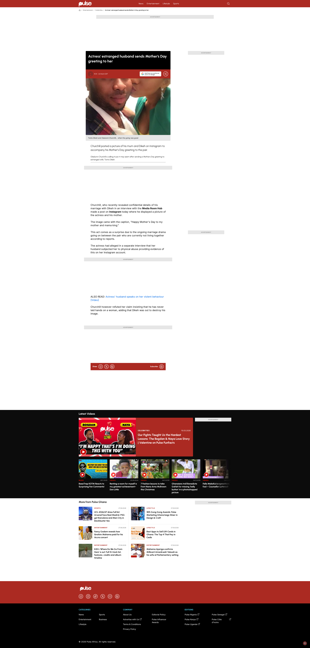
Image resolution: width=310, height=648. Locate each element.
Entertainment (153, 3)
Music (81, 480)
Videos (113, 480)
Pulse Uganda (191, 624)
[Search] (228, 3)
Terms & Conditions (132, 624)
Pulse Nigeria (191, 614)
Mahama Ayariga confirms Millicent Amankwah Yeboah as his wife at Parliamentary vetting (162, 552)
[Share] (165, 73)
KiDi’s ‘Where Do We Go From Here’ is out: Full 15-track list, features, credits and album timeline (108, 553)
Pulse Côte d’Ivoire (217, 621)
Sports (176, 3)
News (141, 3)
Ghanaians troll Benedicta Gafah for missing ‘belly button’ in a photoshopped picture (184, 488)
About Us (127, 614)
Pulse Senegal (218, 614)
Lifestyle (166, 3)
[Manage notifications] (305, 643)
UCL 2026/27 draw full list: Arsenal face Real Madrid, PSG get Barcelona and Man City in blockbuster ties (109, 516)
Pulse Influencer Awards (159, 621)
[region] (155, 477)
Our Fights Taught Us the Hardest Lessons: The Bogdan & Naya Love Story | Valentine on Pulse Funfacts (164, 438)
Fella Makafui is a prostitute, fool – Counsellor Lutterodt (216, 485)
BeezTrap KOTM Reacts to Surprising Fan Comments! (91, 485)
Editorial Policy (159, 614)
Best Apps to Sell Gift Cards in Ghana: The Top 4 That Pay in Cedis (161, 534)
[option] (93, 477)
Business (103, 619)
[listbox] (155, 477)
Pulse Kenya (190, 619)
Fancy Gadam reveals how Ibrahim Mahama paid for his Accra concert (108, 534)
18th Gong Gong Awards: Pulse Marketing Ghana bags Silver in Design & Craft (162, 515)
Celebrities (99, 10)
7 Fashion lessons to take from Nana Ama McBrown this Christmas (153, 486)
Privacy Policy (129, 629)
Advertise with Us (131, 619)
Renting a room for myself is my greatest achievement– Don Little (123, 486)
